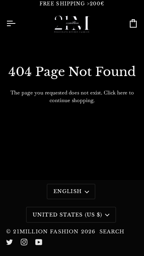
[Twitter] (9, 242)
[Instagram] (24, 242)
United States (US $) (68, 214)
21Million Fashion (46, 231)
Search (112, 231)
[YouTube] (38, 242)
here (122, 92)
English (67, 191)
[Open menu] (17, 23)
